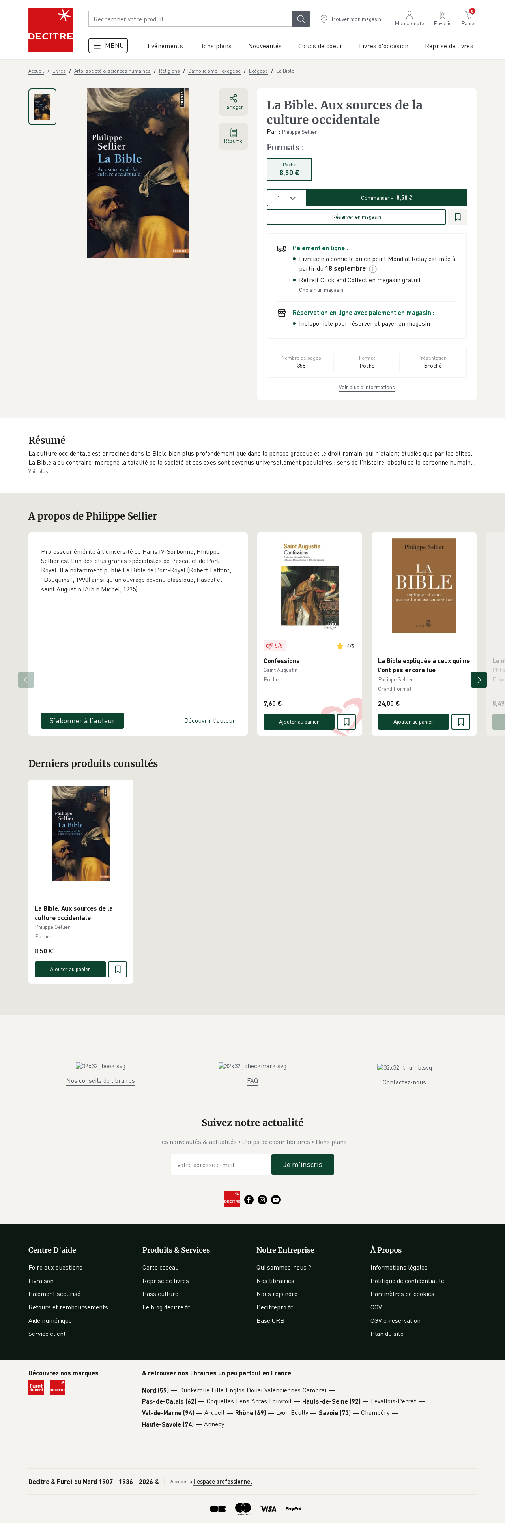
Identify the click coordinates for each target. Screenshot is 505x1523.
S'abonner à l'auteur (82, 720)
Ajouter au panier (299, 721)
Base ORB (270, 1320)
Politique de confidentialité (407, 1281)
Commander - (387, 197)
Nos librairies (275, 1281)
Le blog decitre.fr (166, 1307)
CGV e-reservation (395, 1320)
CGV (376, 1307)
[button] (252, 458)
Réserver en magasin (356, 216)
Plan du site (387, 1333)
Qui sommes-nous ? (283, 1267)
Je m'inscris (302, 1164)
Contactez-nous (404, 1082)
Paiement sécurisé (54, 1294)
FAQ (252, 1080)
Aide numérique (50, 1320)
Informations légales (399, 1267)
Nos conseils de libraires (100, 1080)
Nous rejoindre (276, 1294)
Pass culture (160, 1294)
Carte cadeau (160, 1267)
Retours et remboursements (68, 1307)
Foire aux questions (55, 1267)
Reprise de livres (165, 1281)
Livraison (41, 1281)
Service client (47, 1333)
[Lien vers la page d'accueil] (50, 30)
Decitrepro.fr (274, 1307)
